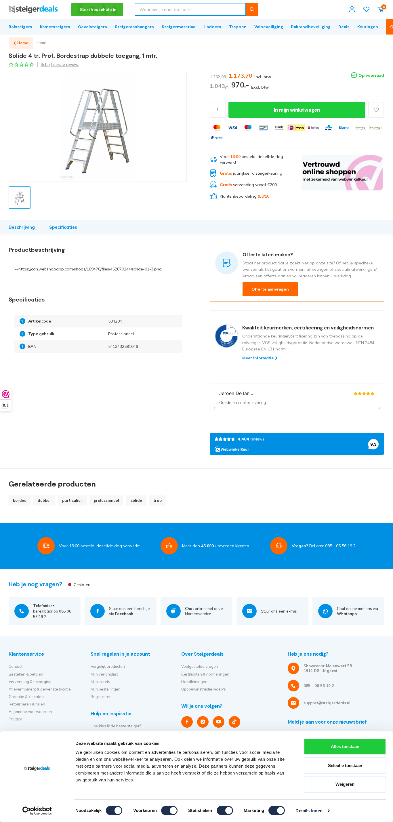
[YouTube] (218, 722)
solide (136, 500)
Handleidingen (194, 681)
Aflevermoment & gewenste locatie (40, 689)
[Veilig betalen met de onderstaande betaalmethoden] (217, 127)
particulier (72, 500)
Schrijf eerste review (60, 64)
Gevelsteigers (92, 26)
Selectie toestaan (345, 765)
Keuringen (367, 26)
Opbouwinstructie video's (203, 689)
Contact (15, 666)
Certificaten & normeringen (205, 674)
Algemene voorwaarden (30, 711)
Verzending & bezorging (30, 681)
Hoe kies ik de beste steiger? (116, 726)
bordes (19, 500)
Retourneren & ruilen (27, 704)
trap (158, 500)
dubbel (44, 500)
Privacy (15, 719)
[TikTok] (234, 722)
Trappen (238, 26)
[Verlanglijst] (366, 9)
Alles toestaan (345, 746)
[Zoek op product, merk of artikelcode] (251, 9)
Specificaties (63, 227)
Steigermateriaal (179, 26)
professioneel (106, 500)
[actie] (342, 176)
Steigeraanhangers (134, 26)
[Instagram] (203, 722)
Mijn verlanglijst (104, 674)
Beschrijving (22, 227)
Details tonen (308, 810)
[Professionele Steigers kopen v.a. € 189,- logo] (33, 9)
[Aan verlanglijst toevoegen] (376, 110)
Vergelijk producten (108, 666)
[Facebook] (187, 722)
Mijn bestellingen (106, 689)
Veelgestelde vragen (199, 666)
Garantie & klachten (26, 696)
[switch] (169, 810)
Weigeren (344, 784)
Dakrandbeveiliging (311, 26)
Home (41, 42)
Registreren (101, 696)
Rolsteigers (20, 26)
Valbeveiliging (268, 26)
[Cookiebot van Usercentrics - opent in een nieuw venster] (37, 810)
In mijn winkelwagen (297, 110)
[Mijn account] (352, 9)
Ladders (212, 26)
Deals (344, 26)
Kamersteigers (55, 26)
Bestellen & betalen (26, 674)
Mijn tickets (100, 681)
